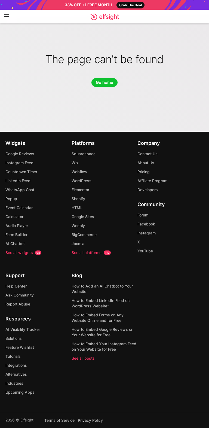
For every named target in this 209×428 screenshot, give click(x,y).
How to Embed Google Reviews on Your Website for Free (102, 332)
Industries (14, 383)
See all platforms (90, 252)
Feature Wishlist (19, 347)
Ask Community (19, 295)
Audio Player (16, 225)
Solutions (13, 338)
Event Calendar (19, 207)
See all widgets (22, 252)
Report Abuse (17, 304)
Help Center (16, 286)
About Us (145, 162)
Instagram (146, 233)
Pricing (143, 171)
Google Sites (83, 216)
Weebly (78, 225)
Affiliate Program (152, 180)
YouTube (145, 251)
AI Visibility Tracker (22, 329)
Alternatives (16, 374)
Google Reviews (19, 153)
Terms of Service (59, 420)
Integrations (16, 365)
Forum (142, 215)
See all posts (83, 358)
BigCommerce (84, 234)
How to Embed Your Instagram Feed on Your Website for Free (104, 346)
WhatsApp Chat (19, 189)
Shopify (78, 198)
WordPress (81, 180)
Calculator (14, 216)
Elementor (80, 189)
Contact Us (147, 153)
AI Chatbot (15, 243)
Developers (147, 189)
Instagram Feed (19, 162)
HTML (77, 207)
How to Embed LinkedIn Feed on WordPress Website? (101, 303)
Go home (104, 82)
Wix (75, 162)
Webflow (79, 171)
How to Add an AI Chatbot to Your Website (102, 289)
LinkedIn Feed (17, 180)
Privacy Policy (90, 420)
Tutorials (13, 356)
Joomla (78, 243)
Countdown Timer (21, 171)
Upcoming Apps (20, 392)
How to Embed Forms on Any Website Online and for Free (98, 318)
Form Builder (16, 234)
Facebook (146, 224)
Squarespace (84, 153)
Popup (11, 198)
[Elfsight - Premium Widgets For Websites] (104, 17)
